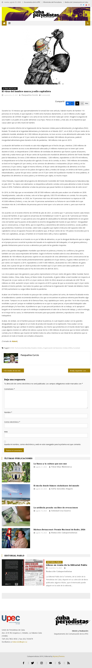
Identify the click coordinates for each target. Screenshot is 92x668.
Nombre (8, 412)
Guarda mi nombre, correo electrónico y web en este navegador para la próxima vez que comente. (42, 444)
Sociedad (76, 348)
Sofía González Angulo (62, 488)
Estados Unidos (36, 348)
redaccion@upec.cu (19, 642)
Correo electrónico (12, 422)
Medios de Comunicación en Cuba (76, 2)
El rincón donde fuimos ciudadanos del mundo (56, 486)
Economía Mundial (23, 348)
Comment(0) (45, 95)
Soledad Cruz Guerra (61, 510)
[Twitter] (77, 103)
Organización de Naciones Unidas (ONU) (57, 348)
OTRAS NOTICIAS (9, 88)
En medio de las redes (13, 370)
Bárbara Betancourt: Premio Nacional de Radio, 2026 (60, 529)
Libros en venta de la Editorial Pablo (66, 565)
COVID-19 (13, 348)
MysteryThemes (59, 656)
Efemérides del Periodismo (52, 2)
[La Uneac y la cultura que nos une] (16, 472)
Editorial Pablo (14, 555)
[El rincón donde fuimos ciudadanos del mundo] (16, 494)
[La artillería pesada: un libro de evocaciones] (16, 516)
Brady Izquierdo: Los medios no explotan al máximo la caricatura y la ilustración (80, 370)
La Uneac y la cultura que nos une (50, 464)
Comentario (9, 389)
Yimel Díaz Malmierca (61, 466)
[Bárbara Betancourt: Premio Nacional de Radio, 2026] (16, 538)
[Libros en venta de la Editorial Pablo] (23, 572)
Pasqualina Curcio (29, 95)
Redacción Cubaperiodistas (64, 532)
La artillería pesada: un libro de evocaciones (56, 507)
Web (6, 432)
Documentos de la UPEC (32, 2)
